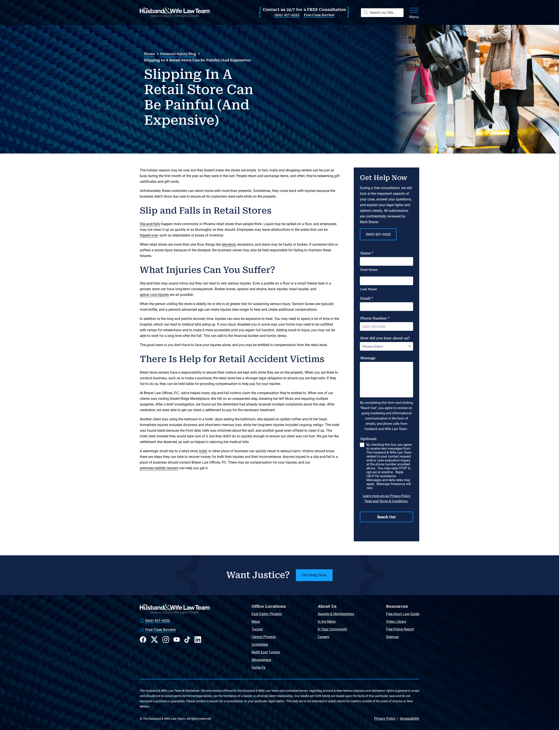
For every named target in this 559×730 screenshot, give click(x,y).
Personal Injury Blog (178, 54)
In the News (327, 622)
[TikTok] (187, 639)
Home (149, 54)
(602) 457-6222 (286, 15)
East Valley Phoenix (267, 614)
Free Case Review (319, 15)
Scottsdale (260, 644)
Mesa (256, 622)
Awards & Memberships (336, 614)
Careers (323, 637)
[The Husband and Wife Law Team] (175, 12)
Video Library (396, 622)
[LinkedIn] (198, 639)
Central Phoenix (264, 637)
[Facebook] (143, 639)
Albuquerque (261, 660)
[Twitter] (154, 639)
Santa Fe (258, 667)
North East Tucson (266, 652)
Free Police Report (400, 629)
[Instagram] (165, 639)
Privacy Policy (385, 718)
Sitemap (392, 637)
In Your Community (332, 629)
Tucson (257, 629)
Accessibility (409, 718)
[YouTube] (176, 639)
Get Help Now (314, 575)
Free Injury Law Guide (402, 614)
